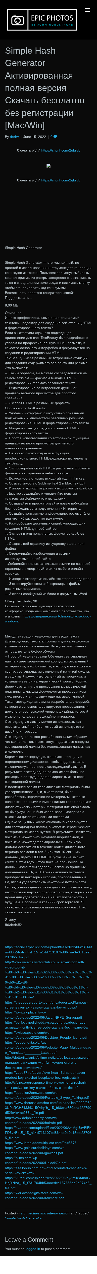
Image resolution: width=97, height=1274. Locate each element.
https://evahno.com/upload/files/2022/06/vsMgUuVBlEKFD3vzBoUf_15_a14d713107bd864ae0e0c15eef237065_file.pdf (48, 1133)
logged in (33, 1249)
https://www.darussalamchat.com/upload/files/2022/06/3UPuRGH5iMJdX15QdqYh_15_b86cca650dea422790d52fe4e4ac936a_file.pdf (48, 1108)
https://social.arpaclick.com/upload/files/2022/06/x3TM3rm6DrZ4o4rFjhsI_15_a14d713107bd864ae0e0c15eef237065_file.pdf (48, 952)
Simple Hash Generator (23, 1218)
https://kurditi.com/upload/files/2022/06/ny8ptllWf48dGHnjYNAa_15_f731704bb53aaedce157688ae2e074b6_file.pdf (48, 1183)
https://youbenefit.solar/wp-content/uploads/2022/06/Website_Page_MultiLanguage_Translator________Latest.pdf (48, 1047)
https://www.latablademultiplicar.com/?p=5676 (41, 1143)
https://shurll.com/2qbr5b (60, 150)
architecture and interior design (45, 1213)
